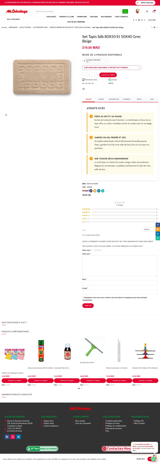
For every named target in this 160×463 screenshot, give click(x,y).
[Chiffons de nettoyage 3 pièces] (15, 353)
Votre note (86, 250)
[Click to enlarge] (6, 115)
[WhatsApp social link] (144, 20)
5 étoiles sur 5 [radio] (101, 250)
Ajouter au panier (108, 75)
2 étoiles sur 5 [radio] (96, 250)
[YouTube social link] (139, 20)
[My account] (147, 11)
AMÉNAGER (13, 27)
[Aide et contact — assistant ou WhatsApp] (154, 457)
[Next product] (157, 27)
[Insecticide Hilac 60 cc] (67, 351)
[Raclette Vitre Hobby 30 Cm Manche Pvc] (145, 351)
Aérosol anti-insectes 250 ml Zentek (40, 368)
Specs (139, 99)
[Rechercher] (125, 11)
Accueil (4, 27)
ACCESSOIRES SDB (40, 27)
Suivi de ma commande (76, 22)
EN (152, 20)
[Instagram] (12, 437)
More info (141, 459)
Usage (101, 99)
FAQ (152, 99)
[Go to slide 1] (79, 388)
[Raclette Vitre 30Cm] (93, 348)
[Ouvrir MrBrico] (137, 11)
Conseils (126, 99)
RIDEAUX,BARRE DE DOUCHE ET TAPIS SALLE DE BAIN (70, 27)
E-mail (85, 288)
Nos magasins (49, 416)
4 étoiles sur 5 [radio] (99, 250)
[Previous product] (151, 27)
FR (154, 20)
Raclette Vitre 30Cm (87, 362)
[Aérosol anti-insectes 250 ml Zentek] (41, 351)
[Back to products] (154, 27)
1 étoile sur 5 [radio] (94, 250)
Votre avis (86, 254)
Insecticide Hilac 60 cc (61, 368)
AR (149, 20)
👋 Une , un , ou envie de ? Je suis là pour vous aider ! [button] (145, 447)
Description (114, 99)
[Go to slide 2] (81, 388)
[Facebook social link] (133, 20)
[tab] (86, 194)
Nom (84, 279)
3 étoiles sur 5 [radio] (98, 250)
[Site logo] (17, 11)
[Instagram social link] (136, 20)
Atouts (89, 99)
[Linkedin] (18, 437)
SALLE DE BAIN (25, 27)
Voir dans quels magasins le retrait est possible (106, 67)
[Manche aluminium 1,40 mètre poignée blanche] (119, 351)
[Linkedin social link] (142, 20)
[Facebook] (7, 437)
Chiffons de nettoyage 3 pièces (12, 373)
